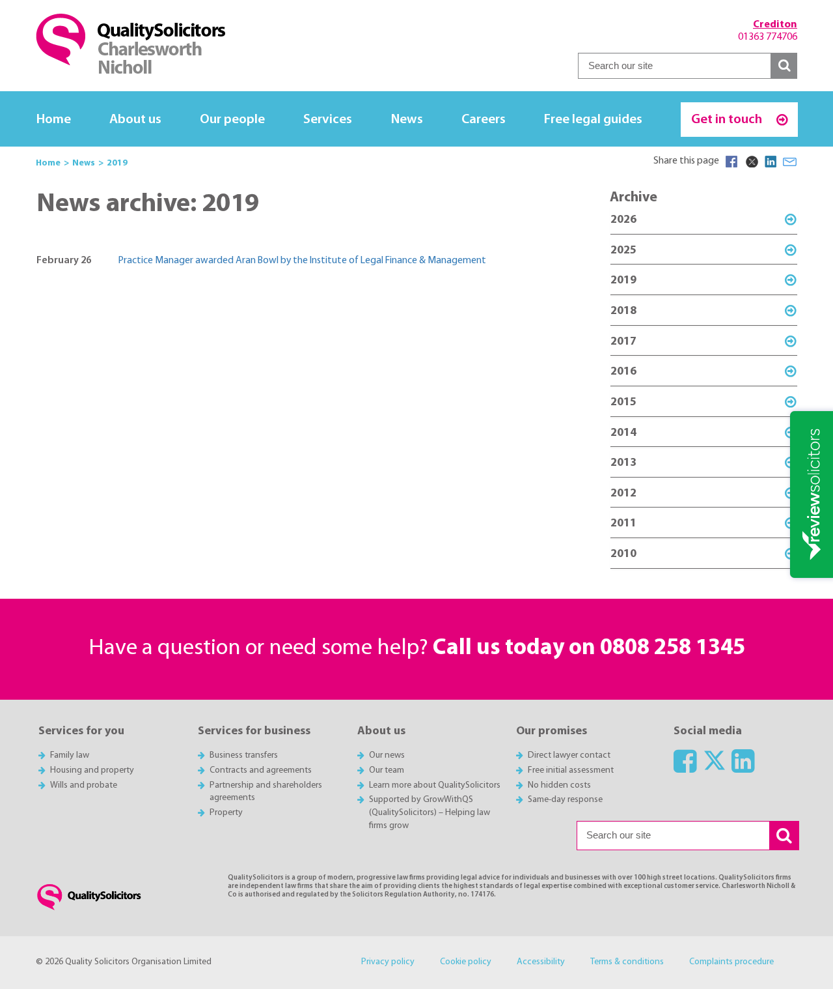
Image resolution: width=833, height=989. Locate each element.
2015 (623, 402)
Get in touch (728, 119)
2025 (623, 250)
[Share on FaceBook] (731, 161)
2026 (623, 220)
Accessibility (541, 962)
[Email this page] (790, 161)
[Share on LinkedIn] (770, 161)
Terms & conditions (627, 962)
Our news (387, 755)
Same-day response (565, 800)
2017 (623, 342)
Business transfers (244, 755)
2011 (623, 523)
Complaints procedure (731, 962)
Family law (69, 755)
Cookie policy (465, 962)
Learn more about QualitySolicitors (434, 785)
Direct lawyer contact (569, 755)
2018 (623, 311)
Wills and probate (83, 785)
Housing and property (92, 770)
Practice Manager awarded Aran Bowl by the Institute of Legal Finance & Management (302, 260)
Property (226, 813)
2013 (623, 463)
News (407, 119)
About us (135, 119)
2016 (623, 372)
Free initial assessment (571, 770)
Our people (232, 119)
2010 (623, 554)
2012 (623, 493)
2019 (623, 280)
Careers (483, 119)
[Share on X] (751, 161)
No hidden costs (559, 785)
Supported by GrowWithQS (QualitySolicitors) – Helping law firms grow (429, 813)
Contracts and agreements (261, 770)
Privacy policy (388, 962)
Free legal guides (593, 119)
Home (53, 119)
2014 (623, 433)
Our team (386, 770)
